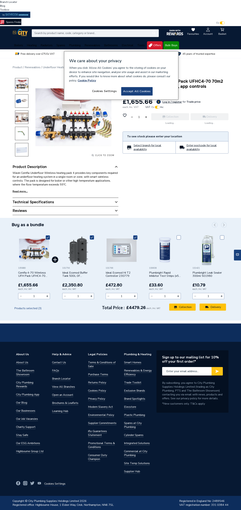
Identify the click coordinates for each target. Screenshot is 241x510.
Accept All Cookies (136, 91)
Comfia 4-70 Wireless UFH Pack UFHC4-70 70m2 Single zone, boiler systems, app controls (33, 274)
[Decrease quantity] (20, 296)
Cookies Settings (104, 91)
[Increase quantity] (47, 296)
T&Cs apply (197, 404)
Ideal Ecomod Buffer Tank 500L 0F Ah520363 (75, 274)
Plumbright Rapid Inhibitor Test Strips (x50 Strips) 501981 (164, 274)
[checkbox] (48, 237)
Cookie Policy (87, 81)
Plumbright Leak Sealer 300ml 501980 (207, 274)
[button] (215, 225)
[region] (121, 75)
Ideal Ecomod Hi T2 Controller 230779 (118, 274)
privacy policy (189, 398)
